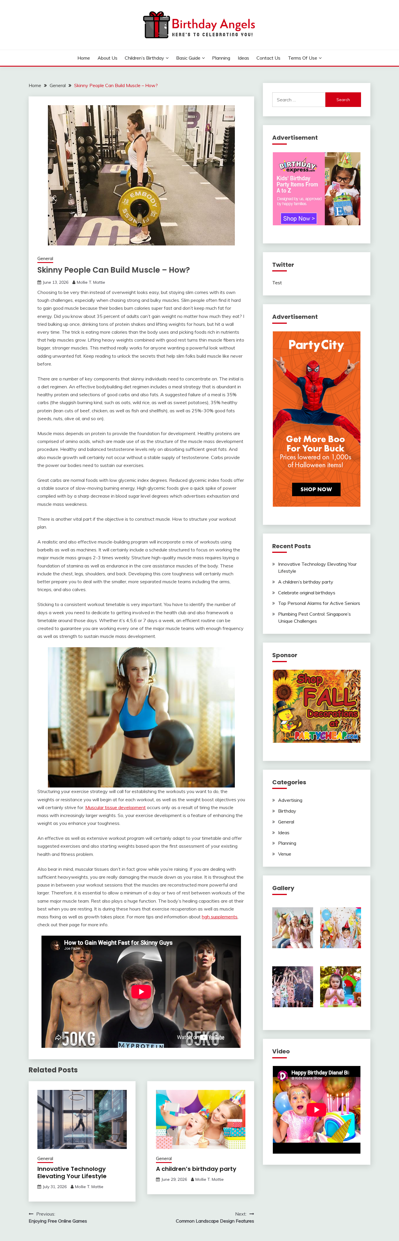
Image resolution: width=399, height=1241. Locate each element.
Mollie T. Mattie (91, 282)
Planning (221, 58)
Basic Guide (188, 58)
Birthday (287, 811)
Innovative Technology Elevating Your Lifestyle (72, 1172)
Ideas (243, 58)
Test (277, 282)
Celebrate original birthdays (306, 593)
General (45, 258)
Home (83, 58)
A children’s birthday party (196, 1169)
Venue (284, 854)
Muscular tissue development (115, 807)
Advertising (290, 800)
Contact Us (268, 58)
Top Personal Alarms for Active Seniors (319, 603)
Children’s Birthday (144, 58)
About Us (107, 58)
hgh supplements (219, 917)
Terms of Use (302, 58)
